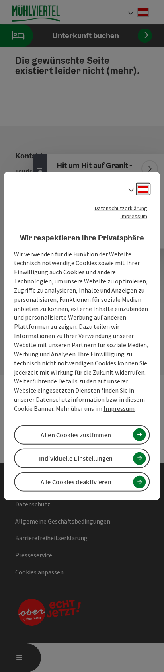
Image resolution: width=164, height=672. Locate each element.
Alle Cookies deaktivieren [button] (76, 482)
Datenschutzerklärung (121, 208)
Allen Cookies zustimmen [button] (76, 435)
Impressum (134, 216)
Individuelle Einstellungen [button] (76, 458)
